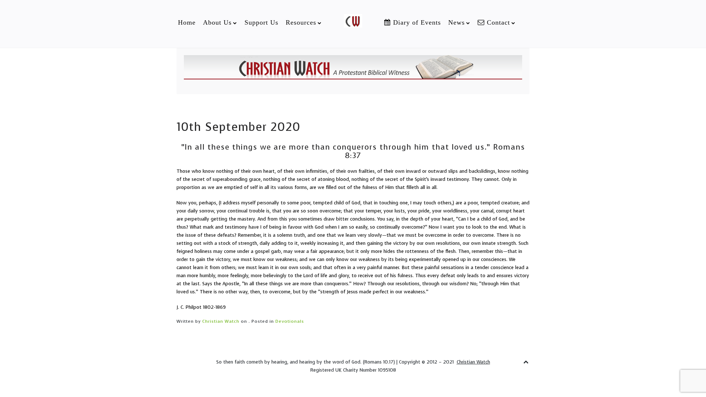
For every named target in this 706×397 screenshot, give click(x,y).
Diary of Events (416, 22)
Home (187, 22)
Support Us (261, 22)
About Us (217, 22)
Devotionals (289, 321)
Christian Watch (220, 321)
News (456, 22)
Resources (301, 22)
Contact (497, 22)
